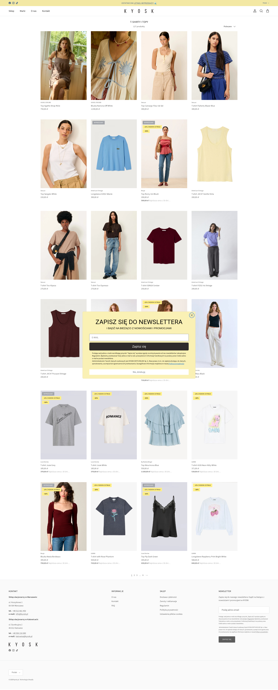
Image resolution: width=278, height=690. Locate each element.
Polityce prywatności (176, 363)
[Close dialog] (191, 315)
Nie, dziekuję (139, 372)
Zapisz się (139, 346)
